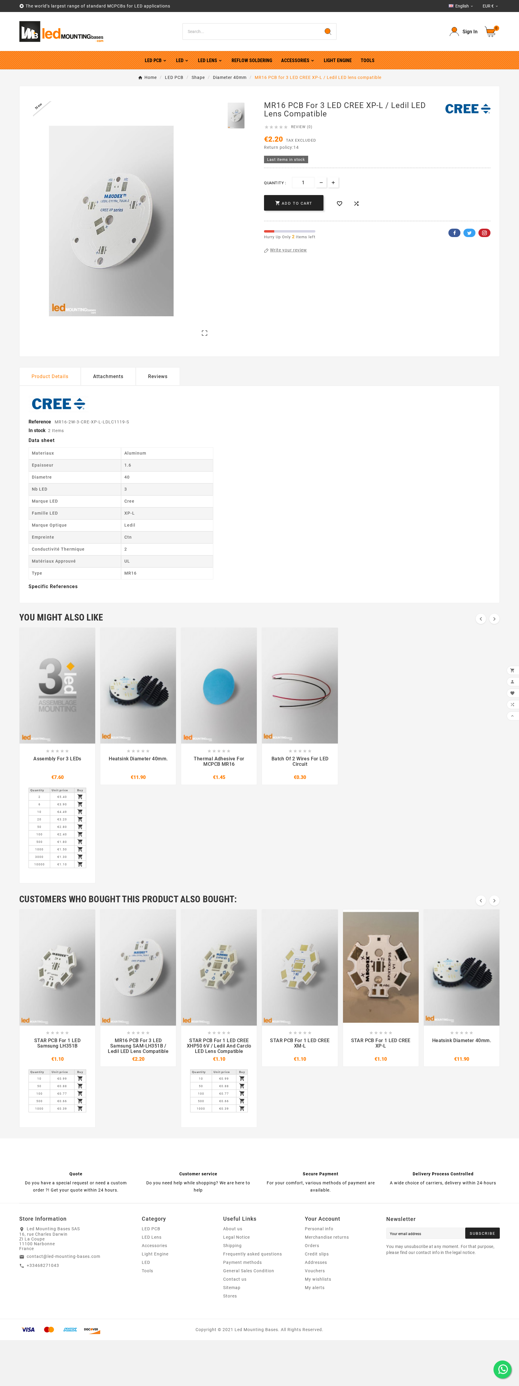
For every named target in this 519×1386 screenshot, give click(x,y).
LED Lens (152, 1237)
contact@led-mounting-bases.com (63, 1256)
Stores (230, 1296)
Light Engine (155, 1254)
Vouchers (315, 1270)
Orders (312, 1245)
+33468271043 (43, 1265)
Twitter (469, 233)
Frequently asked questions (252, 1254)
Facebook (454, 233)
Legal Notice (236, 1237)
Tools (147, 1270)
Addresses (316, 1262)
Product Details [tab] (50, 376)
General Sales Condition (248, 1270)
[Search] (328, 31)
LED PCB (151, 1228)
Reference (40, 422)
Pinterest (484, 233)
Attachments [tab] (108, 376)
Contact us (235, 1279)
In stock (37, 430)
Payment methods (242, 1262)
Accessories (154, 1245)
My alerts (315, 1287)
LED (146, 1262)
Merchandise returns (327, 1237)
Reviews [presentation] (158, 376)
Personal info (319, 1228)
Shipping (232, 1245)
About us (232, 1228)
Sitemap (232, 1287)
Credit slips (317, 1254)
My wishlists (318, 1279)
